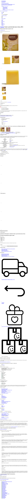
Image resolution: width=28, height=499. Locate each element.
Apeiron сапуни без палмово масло (5, 153)
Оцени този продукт (3, 232)
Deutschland (6, 483)
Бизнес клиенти (3, 392)
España (4, 484)
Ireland (4, 494)
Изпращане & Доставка (4, 389)
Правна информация (3, 154)
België (4, 496)
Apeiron (2, 27)
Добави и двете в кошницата (3, 134)
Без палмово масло (15, 145)
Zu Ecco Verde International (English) (4, 479)
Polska (4, 488)
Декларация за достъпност (5, 415)
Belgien (5, 497)
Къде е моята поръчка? (4, 397)
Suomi (4, 489)
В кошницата (2, 112)
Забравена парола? (4, 396)
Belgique (5, 495)
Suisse (4, 491)
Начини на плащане (5, 8)
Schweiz (5, 490)
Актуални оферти (4, 402)
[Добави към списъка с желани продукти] (0, 113)
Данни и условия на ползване (5, 413)
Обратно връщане (5, 7)
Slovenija (5, 485)
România (5, 486)
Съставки (3, 400)
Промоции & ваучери (4, 391)
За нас (2, 405)
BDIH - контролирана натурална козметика (7, 251)
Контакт (3, 406)
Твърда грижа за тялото (4, 249)
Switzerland (6, 492)
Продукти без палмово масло (5, 250)
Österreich (6, 482)
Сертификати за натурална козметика (6, 401)
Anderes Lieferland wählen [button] (3, 480)
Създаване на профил (4, 15)
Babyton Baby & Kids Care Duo (5, 254)
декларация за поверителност (14, 426)
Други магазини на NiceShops (5, 417)
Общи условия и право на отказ (5, 414)
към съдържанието (4, 1)
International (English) (9, 481)
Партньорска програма (4, 403)
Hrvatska (5, 487)
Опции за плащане (4, 390)
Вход (2, 13)
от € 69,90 (8, 4)
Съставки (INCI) (3, 147)
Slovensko (6, 493)
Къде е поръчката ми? (5, 6)
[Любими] (2, 16)
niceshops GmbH (5, 412)
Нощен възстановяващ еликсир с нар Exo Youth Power (8, 256)
